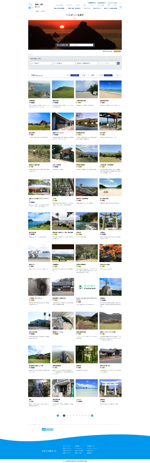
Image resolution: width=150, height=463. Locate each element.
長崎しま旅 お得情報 (59, 8)
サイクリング (87, 8)
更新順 (92, 75)
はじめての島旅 (59, 5)
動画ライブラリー (67, 453)
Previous (32, 35)
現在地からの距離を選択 (83, 63)
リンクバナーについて (92, 448)
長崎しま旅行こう (39, 5)
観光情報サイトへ (92, 2)
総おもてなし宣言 (79, 450)
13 (89, 415)
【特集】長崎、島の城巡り (73, 8)
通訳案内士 (89, 453)
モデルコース (69, 5)
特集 (109, 5)
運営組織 (77, 446)
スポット (78, 5)
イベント (91, 5)
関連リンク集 (78, 453)
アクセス (115, 5)
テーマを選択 (57, 63)
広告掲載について (91, 446)
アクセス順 (74, 75)
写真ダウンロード (67, 450)
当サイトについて (67, 446)
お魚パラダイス (97, 8)
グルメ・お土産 (100, 5)
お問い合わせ (90, 450)
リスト (117, 75)
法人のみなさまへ (101, 2)
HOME (37, 11)
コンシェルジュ (78, 448)
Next (120, 35)
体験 (85, 5)
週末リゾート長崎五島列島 (110, 8)
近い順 (83, 75)
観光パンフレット (67, 448)
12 (86, 415)
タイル (108, 75)
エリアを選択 (34, 63)
